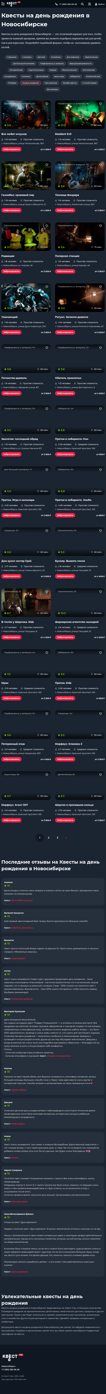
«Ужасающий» (18, 958)
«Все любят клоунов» (22, 900)
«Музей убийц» (19, 1090)
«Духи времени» (19, 1272)
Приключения (91, 57)
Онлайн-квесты (70, 83)
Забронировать (11, 149)
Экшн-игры (59, 76)
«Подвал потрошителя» (59, 1056)
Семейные (56, 57)
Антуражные (10, 76)
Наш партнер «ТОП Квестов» (13, 1379)
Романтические (93, 76)
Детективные (42, 76)
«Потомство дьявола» (22, 999)
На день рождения (30, 83)
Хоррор (53, 70)
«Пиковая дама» (19, 1201)
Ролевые (12, 83)
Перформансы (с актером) (52, 64)
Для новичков (73, 57)
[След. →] (66, 837)
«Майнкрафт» (18, 1124)
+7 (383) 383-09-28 (10, 1369)
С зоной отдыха (89, 83)
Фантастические (69, 70)
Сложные (26, 76)
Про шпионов (51, 83)
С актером (27, 57)
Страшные (11, 57)
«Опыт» (15, 1157)
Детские (41, 57)
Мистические (89, 70)
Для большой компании (23, 64)
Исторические (16, 70)
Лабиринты (75, 76)
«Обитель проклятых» (22, 928)
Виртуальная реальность (81, 64)
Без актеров (52, 89)
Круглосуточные (36, 70)
